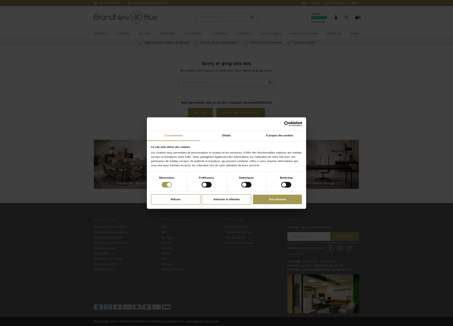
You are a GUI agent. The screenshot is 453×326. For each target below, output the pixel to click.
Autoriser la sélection (226, 199)
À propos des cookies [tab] (279, 135)
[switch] (207, 184)
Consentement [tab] (173, 135)
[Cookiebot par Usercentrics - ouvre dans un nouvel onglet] (286, 123)
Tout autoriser (277, 199)
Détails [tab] (226, 135)
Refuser (175, 199)
